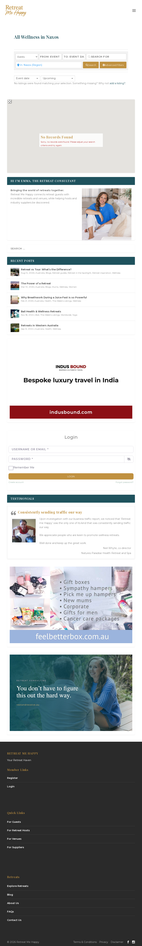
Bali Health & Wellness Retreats (41, 311)
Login (71, 476)
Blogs (48, 273)
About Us (13, 903)
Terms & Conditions (85, 942)
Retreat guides (59, 273)
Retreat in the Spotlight (79, 273)
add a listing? (117, 83)
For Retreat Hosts (18, 830)
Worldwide (66, 315)
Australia (40, 273)
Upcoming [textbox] (49, 78)
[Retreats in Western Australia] (15, 327)
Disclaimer (117, 942)
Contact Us (14, 920)
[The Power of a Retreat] (15, 285)
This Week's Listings (62, 301)
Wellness (116, 273)
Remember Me (23, 467)
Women (73, 287)
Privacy (103, 942)
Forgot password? (125, 482)
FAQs (10, 911)
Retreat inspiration (101, 273)
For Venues (14, 838)
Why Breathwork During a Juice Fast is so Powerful (54, 297)
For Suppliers (15, 847)
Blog (10, 894)
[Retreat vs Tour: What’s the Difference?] (15, 271)
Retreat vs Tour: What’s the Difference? (46, 269)
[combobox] (27, 78)
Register (12, 778)
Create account (16, 482)
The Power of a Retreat (36, 283)
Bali (37, 315)
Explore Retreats (17, 886)
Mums (55, 287)
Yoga (74, 315)
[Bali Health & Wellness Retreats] (15, 313)
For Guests (14, 821)
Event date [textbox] (22, 78)
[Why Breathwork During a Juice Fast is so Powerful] (15, 299)
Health (48, 301)
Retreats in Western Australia (39, 325)
